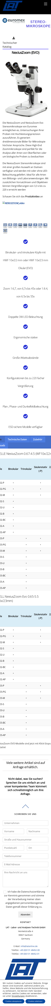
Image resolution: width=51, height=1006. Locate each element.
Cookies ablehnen (35, 1001)
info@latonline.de (29, 946)
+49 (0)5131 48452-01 (30, 953)
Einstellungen (18, 996)
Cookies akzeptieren (14, 1001)
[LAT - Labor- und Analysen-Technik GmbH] (13, 13)
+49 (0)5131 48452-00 (30, 950)
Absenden (25, 914)
